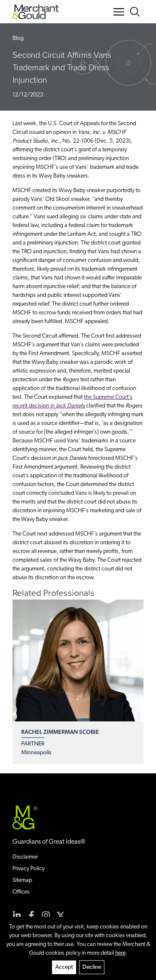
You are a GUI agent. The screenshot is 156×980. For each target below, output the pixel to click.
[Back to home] (35, 12)
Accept (64, 967)
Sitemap (22, 880)
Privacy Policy (28, 869)
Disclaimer (25, 857)
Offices (21, 892)
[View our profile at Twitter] (60, 915)
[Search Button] (136, 12)
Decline (91, 967)
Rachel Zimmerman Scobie (60, 731)
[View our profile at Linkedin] (16, 915)
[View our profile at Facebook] (31, 915)
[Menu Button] (118, 12)
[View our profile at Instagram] (46, 915)
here (120, 953)
